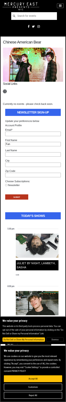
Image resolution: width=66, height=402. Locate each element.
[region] (33, 374)
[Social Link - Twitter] (33, 26)
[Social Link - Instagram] (38, 26)
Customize (33, 387)
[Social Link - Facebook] (28, 26)
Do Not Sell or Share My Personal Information (24, 339)
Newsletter (14, 185)
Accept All (33, 378)
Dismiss (55, 339)
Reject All (33, 395)
